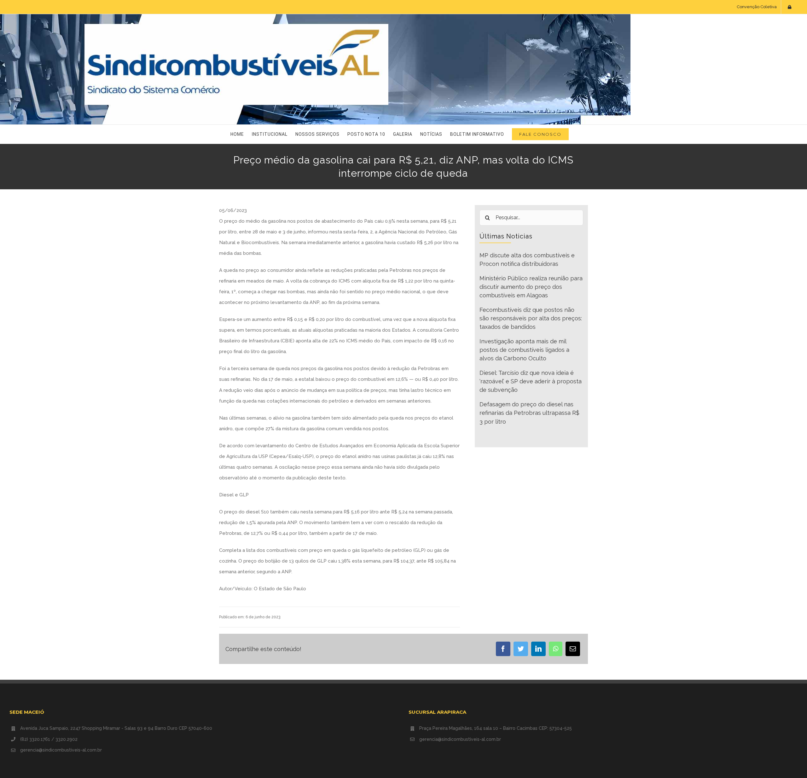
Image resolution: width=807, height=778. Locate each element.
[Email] (573, 649)
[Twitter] (521, 649)
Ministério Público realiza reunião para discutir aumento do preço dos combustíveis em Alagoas (531, 287)
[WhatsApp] (555, 649)
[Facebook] (503, 649)
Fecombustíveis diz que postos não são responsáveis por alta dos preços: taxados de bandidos (530, 318)
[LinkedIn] (538, 649)
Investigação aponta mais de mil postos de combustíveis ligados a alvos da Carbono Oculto (524, 350)
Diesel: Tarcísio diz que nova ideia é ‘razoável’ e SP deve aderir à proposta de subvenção (530, 381)
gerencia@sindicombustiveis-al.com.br (61, 749)
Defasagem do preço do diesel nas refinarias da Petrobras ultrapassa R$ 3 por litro (529, 413)
